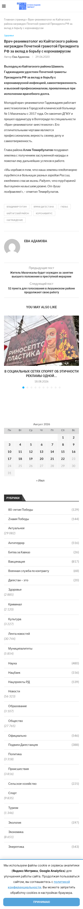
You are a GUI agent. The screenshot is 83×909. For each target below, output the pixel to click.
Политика (15, 754)
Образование (17, 706)
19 (31, 458)
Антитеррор (43, 543)
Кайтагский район (18, 213)
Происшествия (18, 769)
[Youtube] (60, 6)
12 (31, 451)
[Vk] (64, 6)
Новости (14, 691)
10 (9, 451)
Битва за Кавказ (43, 552)
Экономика (15, 832)
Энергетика (43, 846)
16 (73, 451)
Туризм (13, 807)
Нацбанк (43, 672)
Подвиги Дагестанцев (43, 744)
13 (41, 451)
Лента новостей (19, 633)
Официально (43, 735)
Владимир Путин (17, 206)
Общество (15, 721)
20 (41, 458)
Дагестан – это (43, 580)
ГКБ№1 (64, 206)
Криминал (15, 604)
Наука (43, 663)
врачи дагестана (44, 206)
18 (20, 458)
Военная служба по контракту (43, 571)
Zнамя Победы (43, 519)
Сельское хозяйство (43, 783)
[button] (7, 351)
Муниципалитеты (20, 648)
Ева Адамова (20, 56)
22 (63, 458)
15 (63, 451)
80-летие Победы (43, 509)
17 (9, 458)
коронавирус (44, 213)
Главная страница (15, 19)
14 (52, 451)
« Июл (40, 480)
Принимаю (41, 902)
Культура (14, 619)
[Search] (79, 6)
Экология (43, 822)
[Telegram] (68, 6)
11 (20, 451)
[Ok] (73, 6)
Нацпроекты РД (43, 682)
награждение (15, 220)
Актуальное (16, 528)
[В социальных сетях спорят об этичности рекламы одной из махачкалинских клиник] (41, 341)
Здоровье (15, 589)
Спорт (12, 793)
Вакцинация (43, 561)
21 (52, 458)
